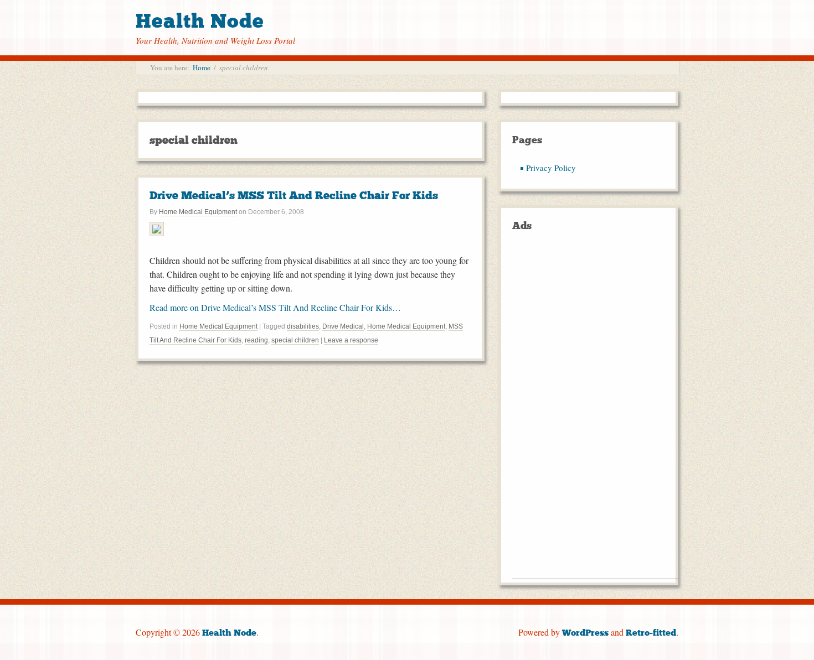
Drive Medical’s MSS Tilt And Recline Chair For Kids (294, 195)
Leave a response (351, 340)
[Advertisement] (595, 413)
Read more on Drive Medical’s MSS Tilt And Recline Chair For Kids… (275, 307)
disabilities (303, 326)
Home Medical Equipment (198, 212)
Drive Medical (343, 326)
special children (295, 340)
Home (201, 67)
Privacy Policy (551, 167)
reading (256, 340)
